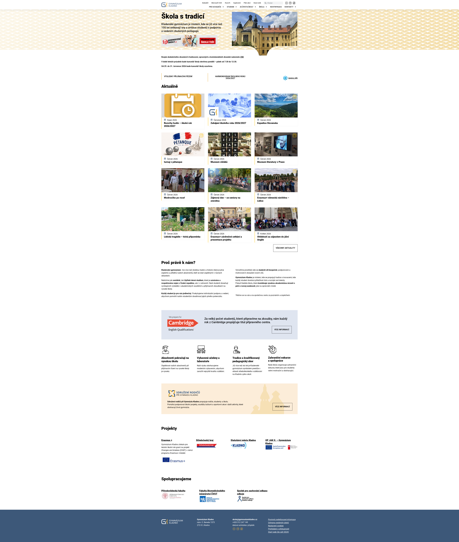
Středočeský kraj (204, 440)
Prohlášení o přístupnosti (278, 529)
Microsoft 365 (216, 3)
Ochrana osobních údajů (278, 523)
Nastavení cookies (276, 526)
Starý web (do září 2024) (278, 532)
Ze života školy (246, 7)
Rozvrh (227, 3)
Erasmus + (166, 440)
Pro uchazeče (215, 7)
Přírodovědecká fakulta (173, 490)
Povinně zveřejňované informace (282, 519)
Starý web (257, 3)
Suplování (237, 3)
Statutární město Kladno (243, 440)
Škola (261, 7)
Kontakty (289, 7)
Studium (230, 7)
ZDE (242, 57)
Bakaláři (205, 3)
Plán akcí (247, 3)
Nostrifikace (276, 7)
